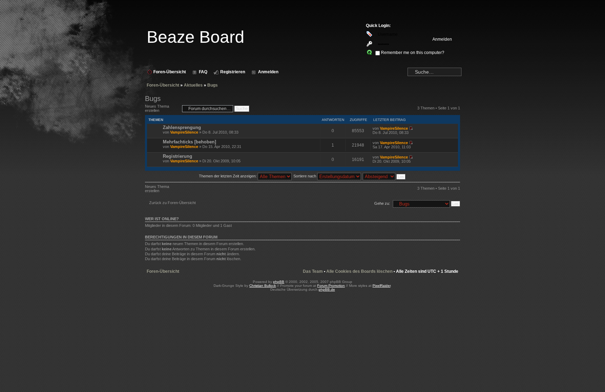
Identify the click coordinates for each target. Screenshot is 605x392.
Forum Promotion (331, 286)
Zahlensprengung (182, 127)
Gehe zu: (382, 203)
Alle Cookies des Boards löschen (359, 271)
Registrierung (177, 156)
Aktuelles (193, 85)
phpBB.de (327, 289)
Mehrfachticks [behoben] (189, 141)
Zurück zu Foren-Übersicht (172, 203)
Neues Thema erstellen (157, 108)
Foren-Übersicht (163, 85)
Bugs (212, 85)
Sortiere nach (305, 176)
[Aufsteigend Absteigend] (384, 176)
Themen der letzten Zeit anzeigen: (228, 176)
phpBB (278, 282)
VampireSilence (184, 132)
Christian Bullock (262, 286)
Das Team (313, 271)
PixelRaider (381, 286)
